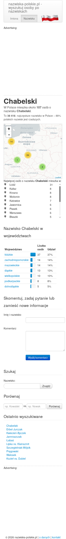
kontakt (56, 537)
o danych (44, 537)
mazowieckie (12, 265)
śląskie (8, 270)
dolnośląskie (12, 286)
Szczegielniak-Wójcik (18, 447)
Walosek (11, 455)
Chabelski (12, 425)
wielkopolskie (12, 276)
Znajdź (46, 386)
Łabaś (10, 440)
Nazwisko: (9, 380)
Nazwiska (29, 18)
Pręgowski (12, 451)
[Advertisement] (33, 62)
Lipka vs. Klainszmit (17, 444)
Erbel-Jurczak (14, 429)
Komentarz (10, 328)
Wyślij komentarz (38, 357)
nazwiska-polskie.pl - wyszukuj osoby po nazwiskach (25, 7)
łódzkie (9, 254)
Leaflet (58, 177)
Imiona (14, 18)
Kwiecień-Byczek (16, 433)
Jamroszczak (14, 436)
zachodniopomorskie (17, 260)
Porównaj (54, 406)
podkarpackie (12, 281)
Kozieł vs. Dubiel (16, 458)
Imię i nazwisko (12, 314)
